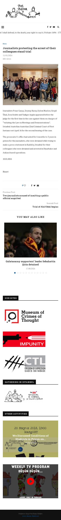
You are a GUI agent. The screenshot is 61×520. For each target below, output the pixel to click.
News (5, 44)
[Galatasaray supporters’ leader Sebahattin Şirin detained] (30, 240)
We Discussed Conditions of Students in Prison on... (30, 437)
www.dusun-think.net (30, 516)
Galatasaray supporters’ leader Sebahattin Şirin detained (30, 263)
